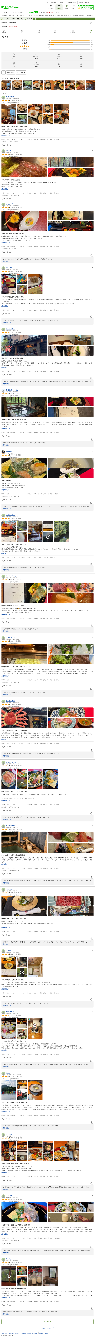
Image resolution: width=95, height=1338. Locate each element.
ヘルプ (47, 2)
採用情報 (34, 1333)
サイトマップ (63, 2)
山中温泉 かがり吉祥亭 (8, 22)
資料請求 (47, 1333)
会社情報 (4, 1333)
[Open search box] (3, 72)
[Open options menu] (92, 97)
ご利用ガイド (54, 2)
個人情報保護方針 (14, 1333)
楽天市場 (81, 2)
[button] (6, 85)
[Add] (91, 23)
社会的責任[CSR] (26, 1333)
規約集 (41, 1333)
